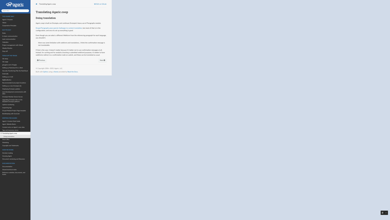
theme (56, 72)
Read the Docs (73, 72)
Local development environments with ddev (14, 93)
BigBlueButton (6, 80)
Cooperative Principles (9, 25)
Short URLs (5, 139)
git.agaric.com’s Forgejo (9, 65)
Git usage (5, 62)
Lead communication (8, 39)
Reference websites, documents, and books (13, 173)
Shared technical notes (9, 169)
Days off (5, 51)
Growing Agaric (7, 156)
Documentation (7, 166)
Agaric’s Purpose (7, 19)
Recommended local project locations (14, 83)
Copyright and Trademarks (10, 145)
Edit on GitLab (101, 4)
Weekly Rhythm (7, 48)
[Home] (36, 4)
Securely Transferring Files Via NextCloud (15, 71)
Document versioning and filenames (13, 159)
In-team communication (9, 36)
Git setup (5, 58)
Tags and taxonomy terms (10, 130)
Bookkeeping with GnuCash (11, 113)
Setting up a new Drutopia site (11, 86)
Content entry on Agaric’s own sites (13, 127)
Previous (41, 60)
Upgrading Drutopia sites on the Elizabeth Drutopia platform (12, 100)
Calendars (5, 42)
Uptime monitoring (8, 104)
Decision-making (7, 153)
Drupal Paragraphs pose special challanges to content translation (59, 28)
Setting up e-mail (7, 77)
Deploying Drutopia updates (11, 89)
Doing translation (9, 136)
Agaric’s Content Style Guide (11, 121)
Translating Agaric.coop (9, 133)
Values (4, 22)
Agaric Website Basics (9, 124)
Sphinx (45, 72)
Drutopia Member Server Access (12, 97)
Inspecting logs (7, 107)
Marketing (5, 142)
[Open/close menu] (1, 133)
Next (102, 60)
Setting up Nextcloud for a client (12, 68)
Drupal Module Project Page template (14, 110)
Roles (4, 33)
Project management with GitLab (12, 45)
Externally (5, 74)
